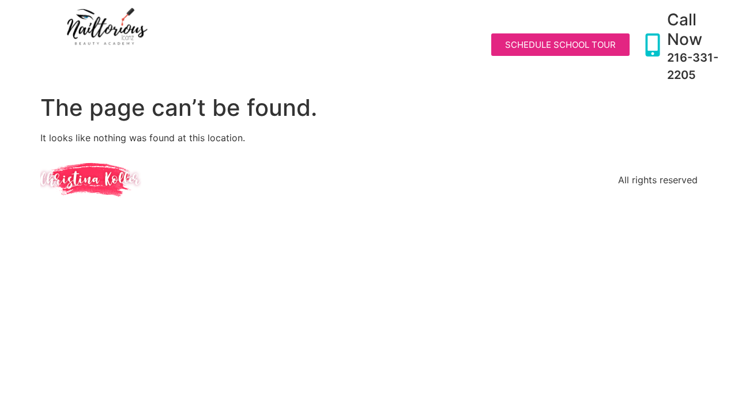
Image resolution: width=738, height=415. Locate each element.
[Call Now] (652, 44)
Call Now (684, 29)
